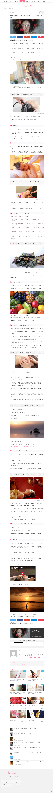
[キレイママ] (1, 1)
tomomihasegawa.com (40, 500)
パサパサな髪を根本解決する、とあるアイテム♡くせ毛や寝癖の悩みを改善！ (29, 739)
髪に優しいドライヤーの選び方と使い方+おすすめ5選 (25, 728)
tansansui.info (41, 113)
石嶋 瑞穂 (19, 764)
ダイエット (16, 1)
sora (19, 745)
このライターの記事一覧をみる (34, 657)
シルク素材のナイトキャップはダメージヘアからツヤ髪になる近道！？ (28, 761)
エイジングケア (28, 1)
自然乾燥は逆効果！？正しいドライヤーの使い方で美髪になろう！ (27, 752)
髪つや (28, 664)
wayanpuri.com (41, 199)
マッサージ (12, 664)
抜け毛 (22, 664)
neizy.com (42, 269)
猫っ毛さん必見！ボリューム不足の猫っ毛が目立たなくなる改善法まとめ (29, 742)
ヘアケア (22, 1)
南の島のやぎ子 (20, 740)
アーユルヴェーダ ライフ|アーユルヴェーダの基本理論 (23, 446)
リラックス (17, 664)
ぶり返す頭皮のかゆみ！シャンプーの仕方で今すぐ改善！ (25, 733)
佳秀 (42, 12)
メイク (11, 1)
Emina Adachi (20, 735)
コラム (38, 1)
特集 (44, 1)
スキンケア (6, 1)
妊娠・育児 (33, 1)
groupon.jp (42, 369)
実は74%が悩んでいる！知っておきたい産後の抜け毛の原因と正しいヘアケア (29, 748)
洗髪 (24, 664)
